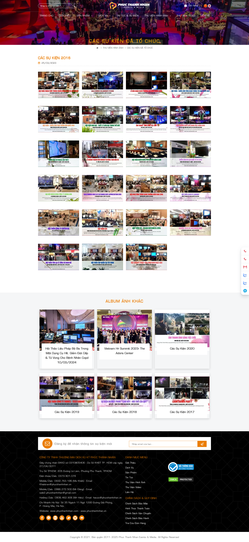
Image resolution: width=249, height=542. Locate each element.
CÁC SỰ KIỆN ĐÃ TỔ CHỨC (140, 47)
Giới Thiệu (65, 15)
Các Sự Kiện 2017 (182, 412)
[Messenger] (245, 291)
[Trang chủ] (98, 47)
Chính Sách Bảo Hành (137, 518)
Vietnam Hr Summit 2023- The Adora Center (124, 350)
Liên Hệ (129, 492)
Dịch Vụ (103, 15)
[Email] (245, 267)
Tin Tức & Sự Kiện (127, 15)
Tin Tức (129, 477)
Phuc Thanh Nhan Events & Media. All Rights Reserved (149, 537)
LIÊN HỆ (205, 15)
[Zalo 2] (245, 283)
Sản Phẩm (83, 15)
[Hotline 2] (245, 259)
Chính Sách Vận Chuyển (138, 513)
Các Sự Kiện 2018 (124, 412)
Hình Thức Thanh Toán (137, 508)
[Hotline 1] (245, 251)
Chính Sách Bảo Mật (136, 503)
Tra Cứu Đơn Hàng (135, 523)
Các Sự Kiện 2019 (67, 412)
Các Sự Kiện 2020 (182, 348)
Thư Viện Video (186, 15)
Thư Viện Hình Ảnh (156, 15)
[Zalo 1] (245, 275)
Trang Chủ (46, 15)
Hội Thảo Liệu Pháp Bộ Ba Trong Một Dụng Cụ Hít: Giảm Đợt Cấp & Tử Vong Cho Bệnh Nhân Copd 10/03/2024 (66, 355)
